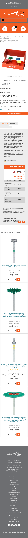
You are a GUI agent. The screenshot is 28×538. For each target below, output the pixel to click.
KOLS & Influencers (14, 506)
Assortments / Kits (13, 40)
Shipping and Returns (14, 521)
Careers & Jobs (14, 498)
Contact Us (14, 500)
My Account (14, 508)
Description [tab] (4, 124)
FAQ (14, 504)
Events (14, 502)
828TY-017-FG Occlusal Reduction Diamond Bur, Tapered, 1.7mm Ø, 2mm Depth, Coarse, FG (14, 366)
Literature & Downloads (14, 492)
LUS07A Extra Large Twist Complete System (12, 100)
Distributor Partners (14, 516)
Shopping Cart (14, 510)
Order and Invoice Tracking (14, 512)
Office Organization (14, 484)
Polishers (14, 478)
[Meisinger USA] (14, 13)
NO (23, 221)
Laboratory (3, 40)
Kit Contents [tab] (13, 124)
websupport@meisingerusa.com (14, 3)
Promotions (14, 488)
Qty (1, 109)
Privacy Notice (14, 519)
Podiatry (14, 486)
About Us (14, 496)
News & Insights (14, 494)
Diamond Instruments (14, 476)
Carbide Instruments (14, 475)
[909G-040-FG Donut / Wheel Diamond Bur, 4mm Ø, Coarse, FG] (14, 250)
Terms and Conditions (14, 517)
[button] (14, 28)
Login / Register (13, 6)
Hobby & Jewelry (14, 480)
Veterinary (14, 490)
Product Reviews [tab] (6, 127)
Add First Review (5, 92)
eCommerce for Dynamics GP (17, 532)
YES (20, 221)
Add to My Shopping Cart (14, 113)
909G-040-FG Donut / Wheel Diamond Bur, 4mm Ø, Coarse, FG (14, 266)
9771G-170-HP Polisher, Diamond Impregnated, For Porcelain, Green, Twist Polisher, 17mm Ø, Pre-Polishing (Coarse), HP (14, 315)
